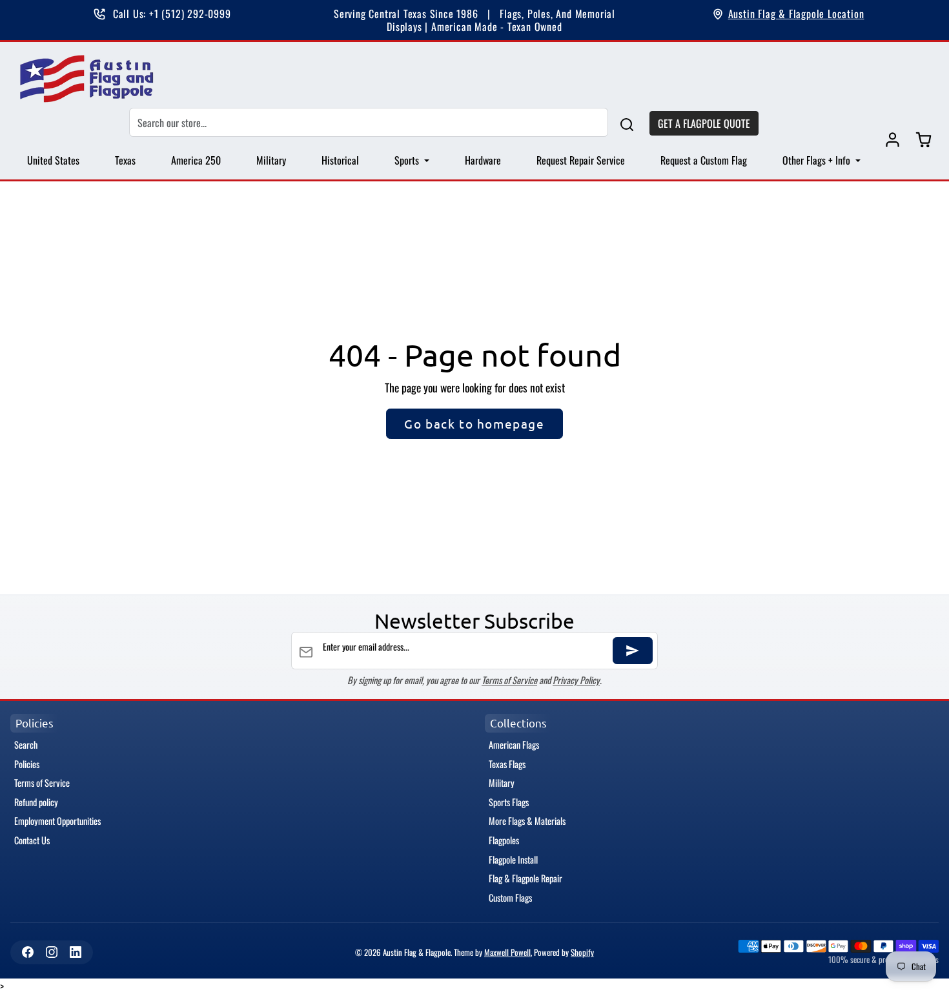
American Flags (514, 744)
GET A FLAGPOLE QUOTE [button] (704, 123)
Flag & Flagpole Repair (525, 878)
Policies (26, 764)
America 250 (196, 160)
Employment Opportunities (57, 820)
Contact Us (32, 840)
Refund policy (36, 802)
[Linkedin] (75, 952)
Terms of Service (509, 680)
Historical (340, 160)
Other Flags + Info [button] (817, 160)
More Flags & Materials (527, 820)
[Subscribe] (633, 650)
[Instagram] (51, 952)
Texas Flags (507, 764)
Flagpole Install (513, 859)
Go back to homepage (474, 423)
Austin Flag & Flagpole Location (796, 13)
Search (25, 744)
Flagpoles (504, 840)
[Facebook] (27, 952)
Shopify (582, 952)
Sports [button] (408, 160)
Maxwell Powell (507, 952)
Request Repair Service (580, 160)
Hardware (483, 160)
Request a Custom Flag (703, 160)
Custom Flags (510, 897)
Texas (125, 160)
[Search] (627, 123)
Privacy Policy (576, 680)
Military (271, 160)
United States (53, 160)
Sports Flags (509, 802)
